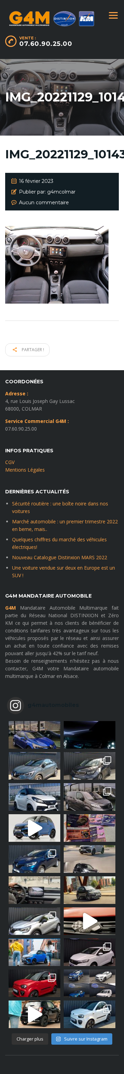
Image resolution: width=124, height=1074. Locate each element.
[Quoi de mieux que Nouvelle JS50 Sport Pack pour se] (34, 797)
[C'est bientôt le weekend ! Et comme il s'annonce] (34, 921)
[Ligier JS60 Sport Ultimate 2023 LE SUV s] (89, 921)
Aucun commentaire (44, 202)
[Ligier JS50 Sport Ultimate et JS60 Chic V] (89, 859)
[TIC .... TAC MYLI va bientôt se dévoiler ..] (89, 735)
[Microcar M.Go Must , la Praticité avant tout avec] (34, 983)
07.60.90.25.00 (45, 44)
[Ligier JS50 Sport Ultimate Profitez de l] (34, 828)
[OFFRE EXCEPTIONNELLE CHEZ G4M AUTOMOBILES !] (34, 859)
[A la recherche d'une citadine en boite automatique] (89, 952)
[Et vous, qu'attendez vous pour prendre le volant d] (34, 890)
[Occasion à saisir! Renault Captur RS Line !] (34, 766)
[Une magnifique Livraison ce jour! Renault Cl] (34, 735)
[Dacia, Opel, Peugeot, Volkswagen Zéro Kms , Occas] (89, 983)
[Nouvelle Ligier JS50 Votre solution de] (34, 952)
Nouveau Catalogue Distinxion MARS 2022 (59, 557)
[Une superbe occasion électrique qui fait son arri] (89, 766)
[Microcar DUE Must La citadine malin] (89, 1014)
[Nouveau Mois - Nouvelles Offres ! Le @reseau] (89, 828)
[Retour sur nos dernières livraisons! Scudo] (89, 797)
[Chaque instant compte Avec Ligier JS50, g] (34, 1014)
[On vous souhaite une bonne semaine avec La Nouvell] (89, 890)
